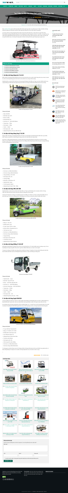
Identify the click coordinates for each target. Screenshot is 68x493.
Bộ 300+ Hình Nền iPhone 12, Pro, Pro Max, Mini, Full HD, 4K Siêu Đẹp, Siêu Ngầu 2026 (60, 121)
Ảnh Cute (26, 474)
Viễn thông (50, 6)
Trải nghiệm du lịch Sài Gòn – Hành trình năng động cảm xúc (59, 111)
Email (20, 453)
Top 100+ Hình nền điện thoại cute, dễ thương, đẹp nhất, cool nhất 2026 (58, 72)
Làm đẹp (15, 6)
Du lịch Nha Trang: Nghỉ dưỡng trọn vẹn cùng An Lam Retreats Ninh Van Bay (60, 101)
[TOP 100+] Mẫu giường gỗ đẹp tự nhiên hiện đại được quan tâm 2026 (60, 116)
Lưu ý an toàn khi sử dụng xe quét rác (25, 383)
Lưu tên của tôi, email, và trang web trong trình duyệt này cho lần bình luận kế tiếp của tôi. (21, 458)
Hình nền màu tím (39, 472)
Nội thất (5, 6)
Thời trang (60, 6)
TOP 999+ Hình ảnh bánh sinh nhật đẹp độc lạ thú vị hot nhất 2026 (60, 96)
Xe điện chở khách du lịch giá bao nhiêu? (10, 383)
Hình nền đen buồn (31, 474)
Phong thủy (11, 6)
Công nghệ (45, 6)
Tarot (35, 6)
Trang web (36, 453)
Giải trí (25, 6)
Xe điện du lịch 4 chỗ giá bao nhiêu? (41, 383)
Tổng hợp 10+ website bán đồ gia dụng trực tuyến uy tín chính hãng (60, 91)
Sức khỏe (55, 6)
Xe (32, 17)
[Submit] (64, 2)
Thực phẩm (21, 6)
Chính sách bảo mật (39, 491)
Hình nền (31, 471)
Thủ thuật (40, 6)
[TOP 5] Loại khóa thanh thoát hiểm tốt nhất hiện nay (60, 87)
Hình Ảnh (30, 6)
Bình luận (6, 444)
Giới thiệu (34, 491)
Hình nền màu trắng (37, 471)
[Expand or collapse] (47, 63)
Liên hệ (45, 491)
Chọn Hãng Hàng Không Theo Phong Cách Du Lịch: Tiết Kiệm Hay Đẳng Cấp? (60, 107)
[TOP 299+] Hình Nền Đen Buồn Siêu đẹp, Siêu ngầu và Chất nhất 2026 (58, 47)
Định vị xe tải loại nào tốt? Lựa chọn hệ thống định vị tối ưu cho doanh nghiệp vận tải (26, 370)
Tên (5, 453)
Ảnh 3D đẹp (38, 474)
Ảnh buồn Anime (33, 472)
